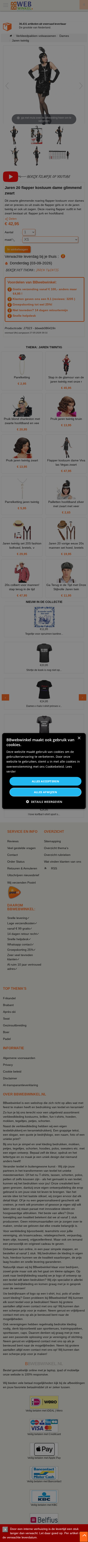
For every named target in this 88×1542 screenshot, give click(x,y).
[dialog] (44, 771)
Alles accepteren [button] (45, 781)
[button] (44, 802)
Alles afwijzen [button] (45, 792)
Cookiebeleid (54, 766)
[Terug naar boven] (83, 1536)
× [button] (79, 738)
